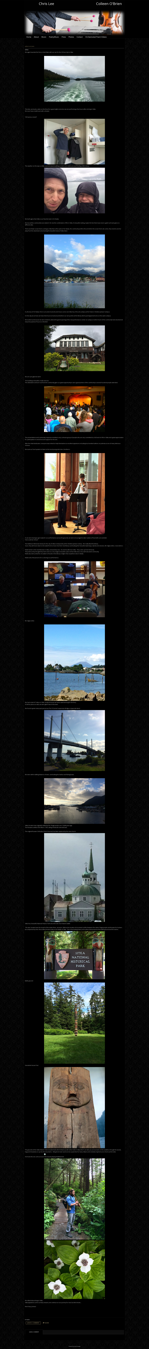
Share (47, 1323)
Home (28, 37)
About (36, 37)
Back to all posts (30, 46)
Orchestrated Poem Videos (96, 37)
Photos (71, 37)
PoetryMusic (54, 37)
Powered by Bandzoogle (74, 1346)
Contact (80, 37)
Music (43, 37)
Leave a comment (33, 1323)
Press (64, 37)
